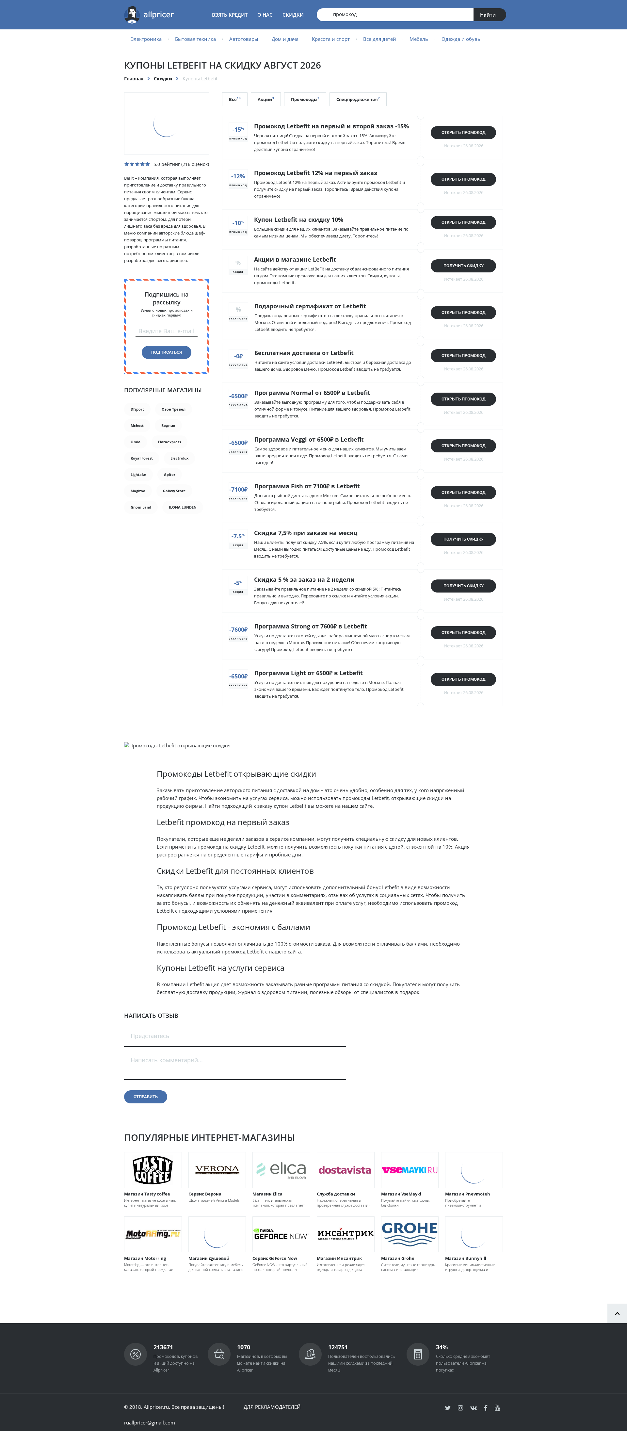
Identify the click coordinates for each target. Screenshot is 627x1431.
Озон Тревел (173, 409)
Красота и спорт (331, 39)
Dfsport (137, 409)
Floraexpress (169, 441)
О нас (265, 14)
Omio (135, 441)
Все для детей (379, 39)
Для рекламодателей (272, 1407)
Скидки (293, 14)
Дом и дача (285, 39)
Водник (168, 425)
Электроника (146, 39)
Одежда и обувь (461, 39)
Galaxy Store (174, 490)
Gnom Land (141, 507)
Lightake (138, 474)
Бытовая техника (195, 39)
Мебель (419, 39)
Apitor (169, 474)
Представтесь (150, 1036)
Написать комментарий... (167, 1060)
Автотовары (243, 39)
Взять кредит (230, 14)
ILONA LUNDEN (183, 507)
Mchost (137, 425)
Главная (133, 78)
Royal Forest (142, 458)
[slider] (137, 164)
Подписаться (166, 352)
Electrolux (179, 458)
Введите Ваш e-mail (166, 331)
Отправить (146, 1096)
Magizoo (138, 490)
